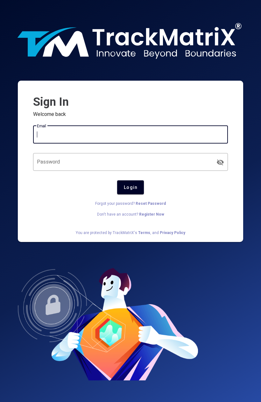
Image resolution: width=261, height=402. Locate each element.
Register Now (151, 214)
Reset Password (151, 203)
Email (41, 126)
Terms (144, 233)
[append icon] (220, 162)
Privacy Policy (172, 233)
